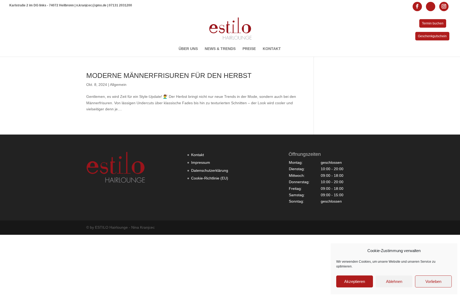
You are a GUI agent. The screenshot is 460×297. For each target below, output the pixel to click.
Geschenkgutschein (432, 36)
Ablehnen (394, 281)
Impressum (200, 162)
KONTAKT (272, 49)
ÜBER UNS (188, 49)
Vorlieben (433, 281)
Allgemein (118, 84)
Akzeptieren (354, 281)
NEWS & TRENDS (220, 49)
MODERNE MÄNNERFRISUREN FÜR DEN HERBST (169, 76)
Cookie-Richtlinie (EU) (209, 178)
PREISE (249, 49)
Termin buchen (432, 23)
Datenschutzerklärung (209, 170)
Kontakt (197, 155)
